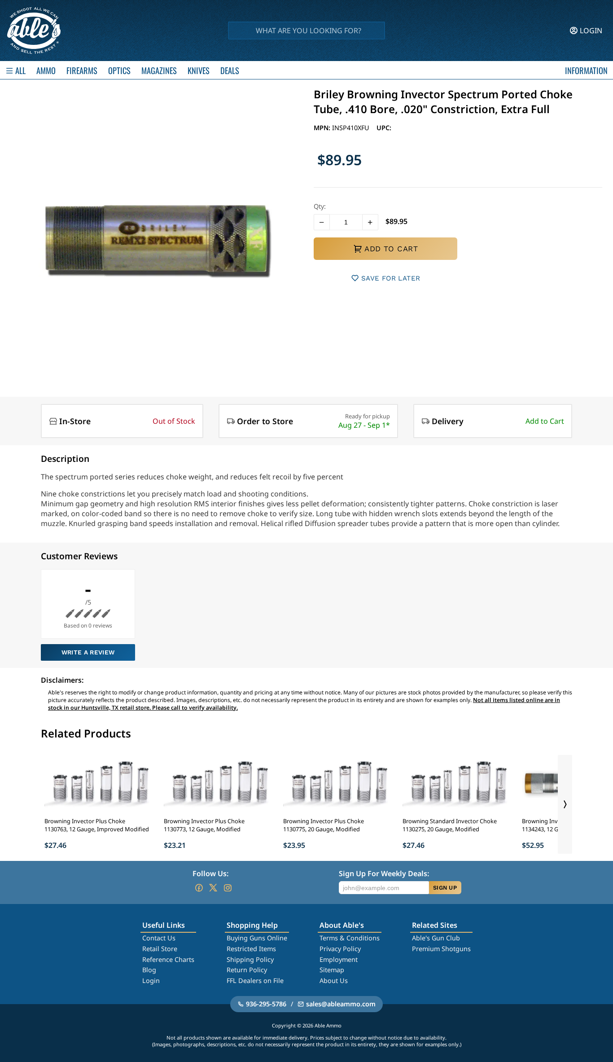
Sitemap (332, 969)
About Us (334, 980)
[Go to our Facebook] (199, 888)
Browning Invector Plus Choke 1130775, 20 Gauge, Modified (323, 825)
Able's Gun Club (436, 938)
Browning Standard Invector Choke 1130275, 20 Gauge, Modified (450, 825)
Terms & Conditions (350, 938)
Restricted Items (251, 948)
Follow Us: (210, 873)
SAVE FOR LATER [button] (390, 278)
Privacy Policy (340, 948)
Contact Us (158, 938)
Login (151, 980)
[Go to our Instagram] (227, 888)
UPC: (384, 127)
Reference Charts (168, 959)
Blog (149, 969)
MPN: (323, 127)
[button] (322, 222)
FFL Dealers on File (255, 980)
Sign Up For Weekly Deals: (384, 873)
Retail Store (159, 948)
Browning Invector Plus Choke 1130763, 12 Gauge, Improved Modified (96, 825)
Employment (339, 959)
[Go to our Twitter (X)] (213, 888)
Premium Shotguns (441, 948)
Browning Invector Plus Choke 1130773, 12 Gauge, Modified (204, 825)
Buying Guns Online (257, 938)
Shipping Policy (250, 959)
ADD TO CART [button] (391, 248)
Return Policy (247, 969)
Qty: (320, 206)
